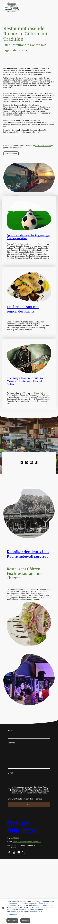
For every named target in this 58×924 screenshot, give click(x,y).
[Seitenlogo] (11, 7)
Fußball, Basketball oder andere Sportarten (29, 244)
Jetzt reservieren (11, 154)
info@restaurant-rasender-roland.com (27, 842)
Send (29, 805)
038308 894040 (19, 838)
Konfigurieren (12, 915)
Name (10, 731)
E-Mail (10, 773)
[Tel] (36, 462)
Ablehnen (25, 921)
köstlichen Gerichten (43, 146)
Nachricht (11, 743)
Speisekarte (17, 595)
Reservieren (42, 401)
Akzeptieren (12, 921)
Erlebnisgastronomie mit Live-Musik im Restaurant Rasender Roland (26, 381)
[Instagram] (26, 462)
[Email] (31, 462)
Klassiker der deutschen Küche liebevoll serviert (28, 554)
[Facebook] (22, 462)
